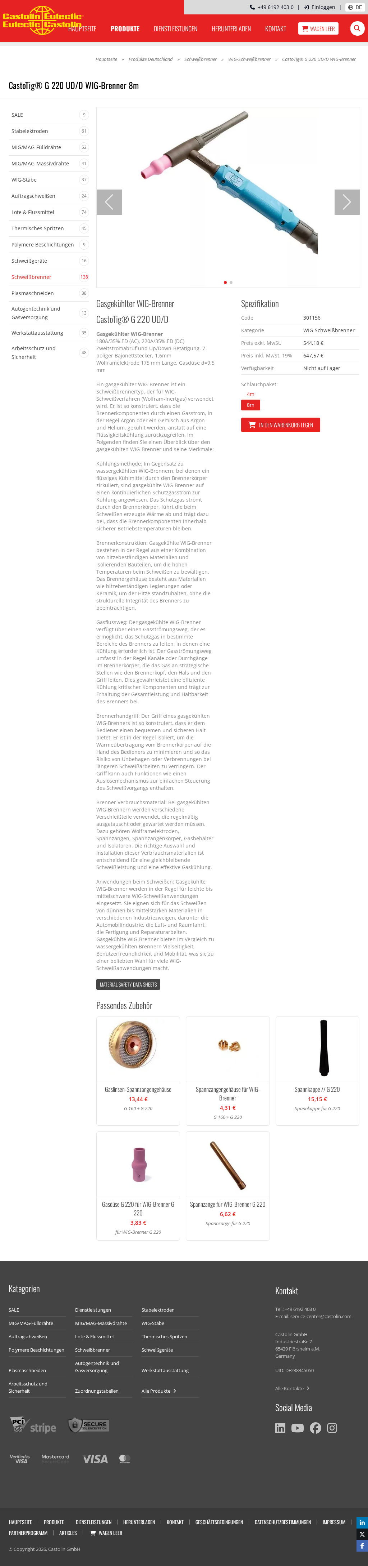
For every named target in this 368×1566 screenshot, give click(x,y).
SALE (14, 1310)
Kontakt (275, 28)
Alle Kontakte (290, 1388)
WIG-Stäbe (153, 1323)
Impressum (334, 1522)
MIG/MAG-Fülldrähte (31, 1323)
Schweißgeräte (157, 1350)
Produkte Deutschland (151, 59)
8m (250, 404)
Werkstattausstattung (165, 1370)
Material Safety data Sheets (128, 984)
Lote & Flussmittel (94, 1336)
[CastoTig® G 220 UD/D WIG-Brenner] (228, 197)
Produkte (125, 28)
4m (250, 394)
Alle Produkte (156, 1391)
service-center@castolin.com (320, 1316)
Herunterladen (231, 28)
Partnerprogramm (28, 1532)
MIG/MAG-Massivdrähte (101, 1323)
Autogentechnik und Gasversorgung (97, 1367)
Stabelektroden (158, 1310)
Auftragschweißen (28, 1336)
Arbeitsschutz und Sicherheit (28, 1387)
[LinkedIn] (280, 1428)
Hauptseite (106, 59)
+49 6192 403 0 (274, 7)
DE (359, 7)
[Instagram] (332, 1428)
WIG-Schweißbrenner (249, 59)
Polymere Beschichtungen (36, 1350)
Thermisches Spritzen (164, 1336)
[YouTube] (297, 1428)
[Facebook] (315, 1428)
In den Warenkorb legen (286, 425)
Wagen (322, 28)
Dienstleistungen (175, 28)
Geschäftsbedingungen (219, 1522)
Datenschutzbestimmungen (283, 1522)
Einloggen (323, 7)
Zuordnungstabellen (97, 1391)
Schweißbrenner (200, 59)
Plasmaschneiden (27, 1370)
